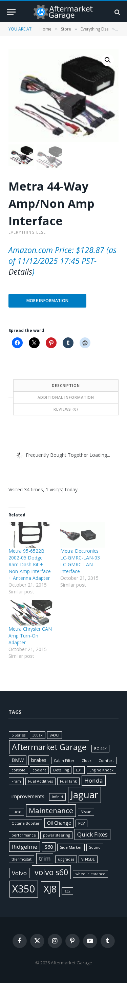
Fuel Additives (40, 781)
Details (20, 271)
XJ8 (50, 889)
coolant (39, 770)
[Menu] (11, 12)
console (18, 770)
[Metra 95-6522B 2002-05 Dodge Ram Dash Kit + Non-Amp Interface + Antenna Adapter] (31, 535)
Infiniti (57, 796)
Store (66, 29)
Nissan (86, 811)
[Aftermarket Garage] (63, 12)
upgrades (66, 859)
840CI (54, 735)
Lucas (16, 811)
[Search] (116, 12)
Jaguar (84, 794)
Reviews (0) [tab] (66, 409)
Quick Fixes (92, 834)
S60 (49, 847)
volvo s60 (51, 872)
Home (45, 29)
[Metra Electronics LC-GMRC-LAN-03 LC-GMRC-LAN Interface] (82, 535)
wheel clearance (90, 873)
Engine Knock (101, 770)
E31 (79, 770)
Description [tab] (66, 385)
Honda (93, 780)
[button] (108, 60)
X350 (23, 889)
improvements (28, 796)
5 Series (18, 735)
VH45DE (88, 859)
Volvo (19, 873)
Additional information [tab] (66, 397)
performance (24, 835)
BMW (18, 760)
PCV (81, 823)
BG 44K (100, 748)
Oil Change (59, 823)
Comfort (106, 760)
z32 (67, 891)
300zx (38, 735)
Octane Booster (26, 823)
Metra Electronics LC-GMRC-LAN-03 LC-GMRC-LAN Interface (80, 561)
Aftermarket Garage (49, 747)
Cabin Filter (64, 760)
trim (44, 858)
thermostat (21, 859)
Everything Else (95, 29)
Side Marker (71, 847)
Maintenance (51, 810)
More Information (47, 300)
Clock (86, 760)
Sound (95, 847)
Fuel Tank (68, 781)
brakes (38, 760)
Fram (16, 781)
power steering (56, 835)
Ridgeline (24, 846)
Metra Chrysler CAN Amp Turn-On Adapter (30, 636)
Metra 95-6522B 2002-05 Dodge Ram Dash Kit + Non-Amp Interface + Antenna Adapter (29, 564)
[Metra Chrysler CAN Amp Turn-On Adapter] (31, 613)
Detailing (61, 770)
